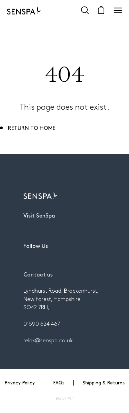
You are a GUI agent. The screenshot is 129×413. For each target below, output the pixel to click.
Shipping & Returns (104, 382)
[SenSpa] (24, 10)
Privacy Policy (19, 382)
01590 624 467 (41, 323)
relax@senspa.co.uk (48, 340)
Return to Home (31, 127)
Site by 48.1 (64, 398)
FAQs (58, 382)
